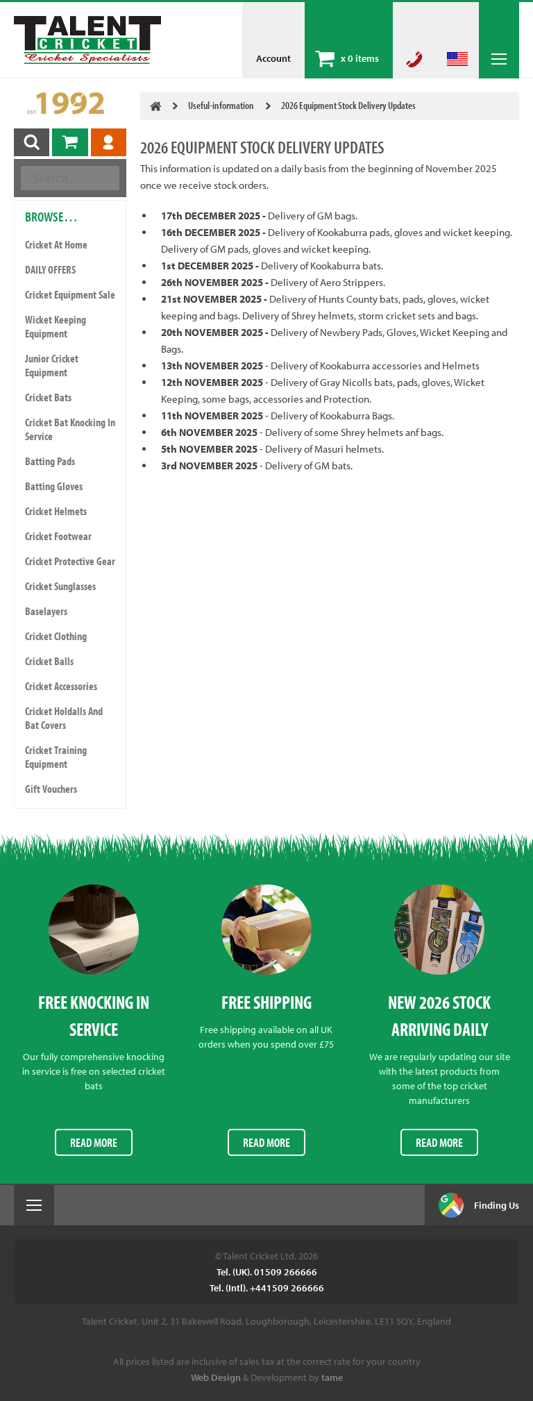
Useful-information (221, 105)
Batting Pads (50, 461)
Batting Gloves (54, 486)
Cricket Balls (49, 661)
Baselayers (46, 611)
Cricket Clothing (56, 636)
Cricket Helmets (56, 511)
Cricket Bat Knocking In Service (70, 429)
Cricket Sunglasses (60, 586)
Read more (93, 1142)
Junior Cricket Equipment (51, 365)
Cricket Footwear (58, 536)
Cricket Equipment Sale (70, 294)
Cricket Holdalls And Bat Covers (64, 718)
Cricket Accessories (61, 686)
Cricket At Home (56, 244)
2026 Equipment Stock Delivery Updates (348, 105)
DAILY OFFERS (50, 269)
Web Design (216, 1377)
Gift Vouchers (51, 789)
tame (332, 1377)
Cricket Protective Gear (70, 561)
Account (273, 58)
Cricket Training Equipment (56, 757)
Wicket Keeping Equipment (55, 326)
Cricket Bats (48, 397)
